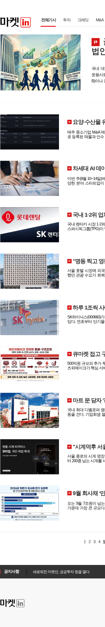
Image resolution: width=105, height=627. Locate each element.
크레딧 (83, 20)
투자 (66, 20)
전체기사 (48, 20)
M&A (100, 20)
